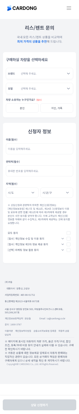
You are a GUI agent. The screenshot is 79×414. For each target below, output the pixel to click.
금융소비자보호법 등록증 (44, 330)
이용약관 (9, 330)
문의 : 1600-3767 (13, 324)
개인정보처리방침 (23, 330)
